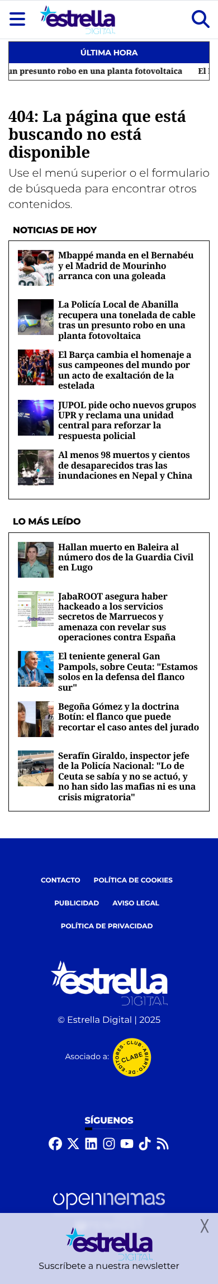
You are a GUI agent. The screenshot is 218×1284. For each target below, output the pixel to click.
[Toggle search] (201, 19)
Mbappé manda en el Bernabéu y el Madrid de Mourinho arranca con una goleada (125, 265)
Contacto (60, 880)
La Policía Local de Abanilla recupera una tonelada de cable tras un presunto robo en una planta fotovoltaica (127, 319)
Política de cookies (133, 880)
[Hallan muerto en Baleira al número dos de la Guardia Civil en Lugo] (36, 559)
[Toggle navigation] (17, 19)
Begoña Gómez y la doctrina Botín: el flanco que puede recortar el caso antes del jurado (128, 716)
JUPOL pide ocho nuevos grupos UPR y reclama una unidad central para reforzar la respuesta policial (127, 420)
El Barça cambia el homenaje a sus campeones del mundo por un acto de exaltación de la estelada (124, 369)
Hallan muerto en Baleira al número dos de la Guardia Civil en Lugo (125, 557)
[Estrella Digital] (77, 19)
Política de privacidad (107, 926)
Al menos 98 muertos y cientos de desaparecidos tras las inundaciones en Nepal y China (125, 465)
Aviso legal (135, 903)
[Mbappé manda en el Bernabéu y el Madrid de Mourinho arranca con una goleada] (36, 268)
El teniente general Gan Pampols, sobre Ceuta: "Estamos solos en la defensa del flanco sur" (128, 671)
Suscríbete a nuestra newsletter (109, 1266)
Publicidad (76, 903)
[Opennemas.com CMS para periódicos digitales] (109, 1211)
